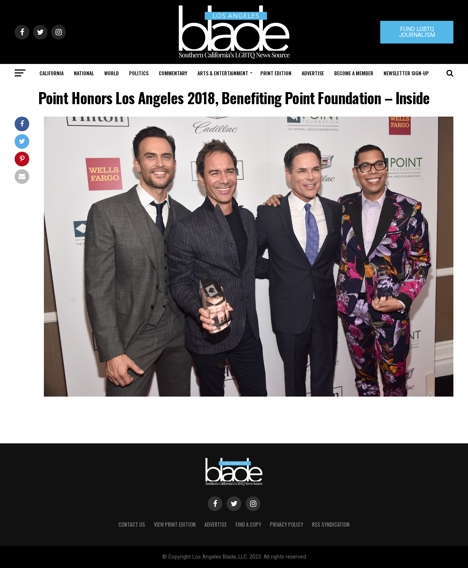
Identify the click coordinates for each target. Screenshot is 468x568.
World (111, 73)
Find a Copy (248, 524)
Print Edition (275, 73)
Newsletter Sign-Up (406, 73)
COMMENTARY (173, 73)
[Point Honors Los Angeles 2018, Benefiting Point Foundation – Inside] (248, 394)
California (51, 73)
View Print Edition (175, 524)
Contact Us (131, 524)
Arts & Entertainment (222, 73)
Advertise (313, 73)
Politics (138, 73)
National (84, 73)
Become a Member (353, 73)
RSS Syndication (331, 524)
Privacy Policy (286, 524)
